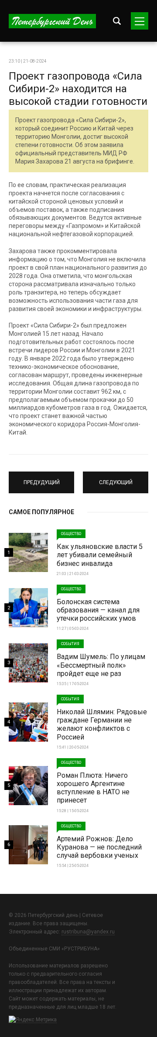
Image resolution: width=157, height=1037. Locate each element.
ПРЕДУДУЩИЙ (41, 478)
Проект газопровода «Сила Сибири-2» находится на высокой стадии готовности (78, 88)
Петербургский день (52, 21)
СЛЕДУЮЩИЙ (116, 478)
